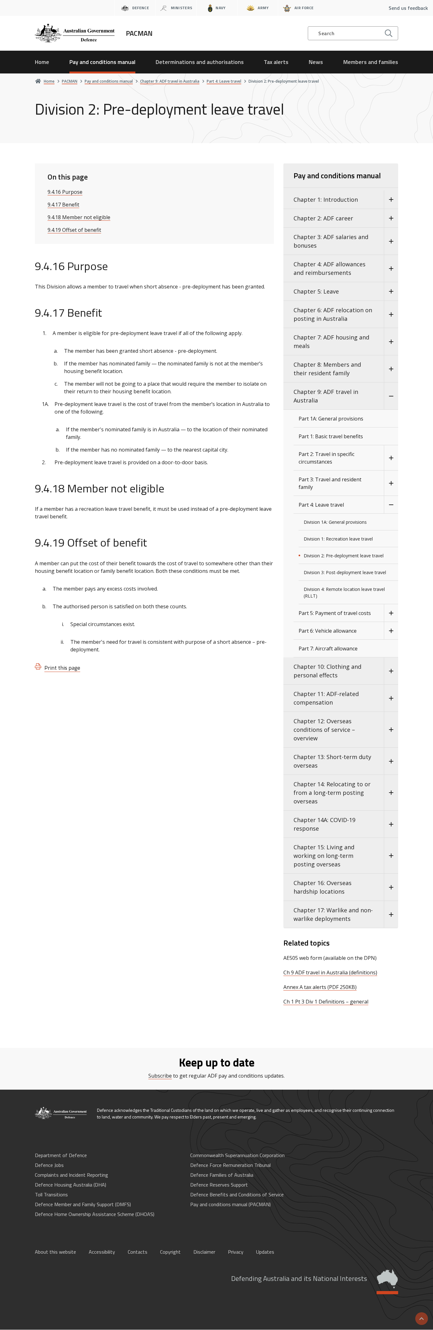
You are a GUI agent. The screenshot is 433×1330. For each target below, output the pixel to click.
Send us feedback (408, 8)
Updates (265, 1252)
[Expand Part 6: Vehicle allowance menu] (391, 631)
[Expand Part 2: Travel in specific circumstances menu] (391, 458)
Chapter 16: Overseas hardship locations (323, 887)
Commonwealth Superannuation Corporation (237, 1155)
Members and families (370, 62)
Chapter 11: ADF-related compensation (326, 698)
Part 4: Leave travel (321, 504)
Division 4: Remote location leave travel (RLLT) (344, 592)
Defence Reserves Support (219, 1184)
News (316, 62)
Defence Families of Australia (221, 1175)
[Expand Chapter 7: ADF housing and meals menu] (391, 341)
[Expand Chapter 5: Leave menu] (391, 291)
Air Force (304, 8)
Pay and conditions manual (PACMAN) (230, 1204)
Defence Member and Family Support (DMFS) (83, 1204)
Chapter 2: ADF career (323, 218)
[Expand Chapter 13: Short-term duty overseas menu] (391, 761)
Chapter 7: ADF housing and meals (331, 341)
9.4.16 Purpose (65, 191)
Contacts (137, 1252)
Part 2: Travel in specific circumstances (326, 458)
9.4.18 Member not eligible (79, 217)
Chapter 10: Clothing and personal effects (327, 671)
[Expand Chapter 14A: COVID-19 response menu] (391, 824)
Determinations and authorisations (200, 62)
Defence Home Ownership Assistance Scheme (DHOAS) (94, 1214)
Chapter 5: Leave (316, 291)
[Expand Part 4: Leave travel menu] (391, 505)
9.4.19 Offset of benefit (74, 229)
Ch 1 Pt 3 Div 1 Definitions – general (325, 1001)
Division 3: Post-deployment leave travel (345, 572)
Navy (220, 8)
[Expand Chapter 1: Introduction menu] (391, 199)
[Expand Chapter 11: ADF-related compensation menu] (391, 698)
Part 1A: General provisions (331, 418)
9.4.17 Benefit (63, 204)
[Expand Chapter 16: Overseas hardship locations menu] (391, 887)
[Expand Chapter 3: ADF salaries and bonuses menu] (391, 241)
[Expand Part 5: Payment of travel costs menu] (391, 613)
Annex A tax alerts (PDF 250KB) (320, 987)
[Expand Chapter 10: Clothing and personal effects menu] (391, 671)
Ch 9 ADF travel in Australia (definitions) (330, 972)
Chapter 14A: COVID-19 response (324, 824)
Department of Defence (61, 1155)
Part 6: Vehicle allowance (328, 630)
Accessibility (102, 1252)
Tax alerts (276, 62)
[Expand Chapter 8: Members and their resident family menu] (391, 369)
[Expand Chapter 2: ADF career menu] (391, 218)
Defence (140, 8)
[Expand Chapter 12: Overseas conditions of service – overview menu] (391, 730)
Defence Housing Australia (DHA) (70, 1184)
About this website (55, 1252)
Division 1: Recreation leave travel (338, 539)
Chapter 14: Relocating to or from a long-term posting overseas (332, 792)
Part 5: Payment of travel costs (335, 613)
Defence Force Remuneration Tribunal (230, 1165)
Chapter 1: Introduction (326, 199)
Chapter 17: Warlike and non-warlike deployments (333, 914)
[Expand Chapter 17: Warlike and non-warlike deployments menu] (391, 914)
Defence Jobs (49, 1165)
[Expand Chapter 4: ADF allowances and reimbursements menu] (391, 268)
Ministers (181, 8)
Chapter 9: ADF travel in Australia (326, 396)
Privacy (235, 1252)
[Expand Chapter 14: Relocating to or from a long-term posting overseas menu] (391, 793)
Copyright (170, 1252)
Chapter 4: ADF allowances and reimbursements (329, 268)
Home (42, 62)
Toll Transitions (51, 1194)
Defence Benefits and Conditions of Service (237, 1194)
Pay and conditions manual (102, 62)
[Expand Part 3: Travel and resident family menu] (391, 483)
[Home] (61, 1113)
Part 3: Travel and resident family (330, 483)
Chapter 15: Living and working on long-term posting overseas (324, 855)
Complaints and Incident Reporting (71, 1175)
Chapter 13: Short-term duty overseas (332, 761)
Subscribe (160, 1075)
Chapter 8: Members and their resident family (327, 369)
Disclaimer (204, 1252)
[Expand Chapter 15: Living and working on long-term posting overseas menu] (391, 856)
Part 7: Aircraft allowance (328, 648)
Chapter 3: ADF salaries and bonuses (331, 241)
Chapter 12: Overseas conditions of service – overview (324, 729)
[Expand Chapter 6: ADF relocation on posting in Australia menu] (391, 314)
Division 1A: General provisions (335, 522)
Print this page (62, 667)
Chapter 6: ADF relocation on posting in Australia (333, 314)
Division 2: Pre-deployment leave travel (344, 556)
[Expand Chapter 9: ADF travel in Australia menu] (391, 396)
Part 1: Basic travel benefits (331, 436)
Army (263, 8)
